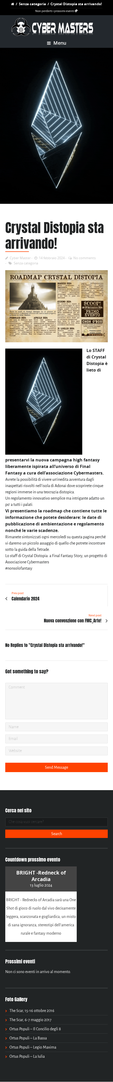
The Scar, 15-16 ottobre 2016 (31, 1011)
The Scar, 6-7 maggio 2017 (30, 1020)
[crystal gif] (56, 126)
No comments (84, 258)
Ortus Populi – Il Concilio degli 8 (35, 1029)
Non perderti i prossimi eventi (55, 11)
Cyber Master (20, 258)
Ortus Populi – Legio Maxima (32, 1047)
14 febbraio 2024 (52, 258)
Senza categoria (32, 4)
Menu (59, 43)
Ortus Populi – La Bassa (28, 1038)
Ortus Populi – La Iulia (27, 1056)
